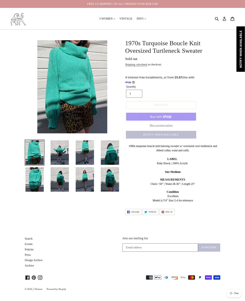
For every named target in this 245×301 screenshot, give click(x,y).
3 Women (37, 289)
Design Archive (34, 260)
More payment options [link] (161, 125)
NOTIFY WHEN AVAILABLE (161, 134)
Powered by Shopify (56, 289)
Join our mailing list (135, 238)
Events (28, 244)
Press (28, 254)
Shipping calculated (136, 64)
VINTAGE (125, 18)
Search (28, 238)
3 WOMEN (106, 18)
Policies (29, 249)
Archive (29, 265)
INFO (140, 18)
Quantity (131, 86)
